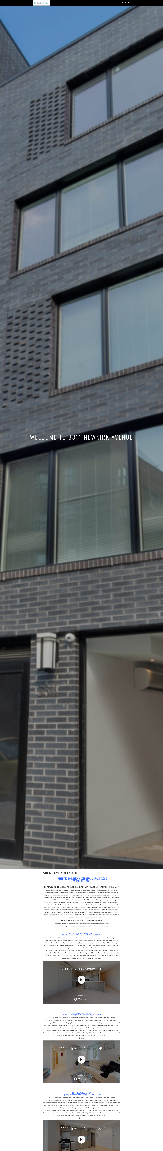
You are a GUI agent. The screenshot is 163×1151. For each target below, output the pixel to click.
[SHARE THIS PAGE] (122, 3)
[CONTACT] (125, 3)
